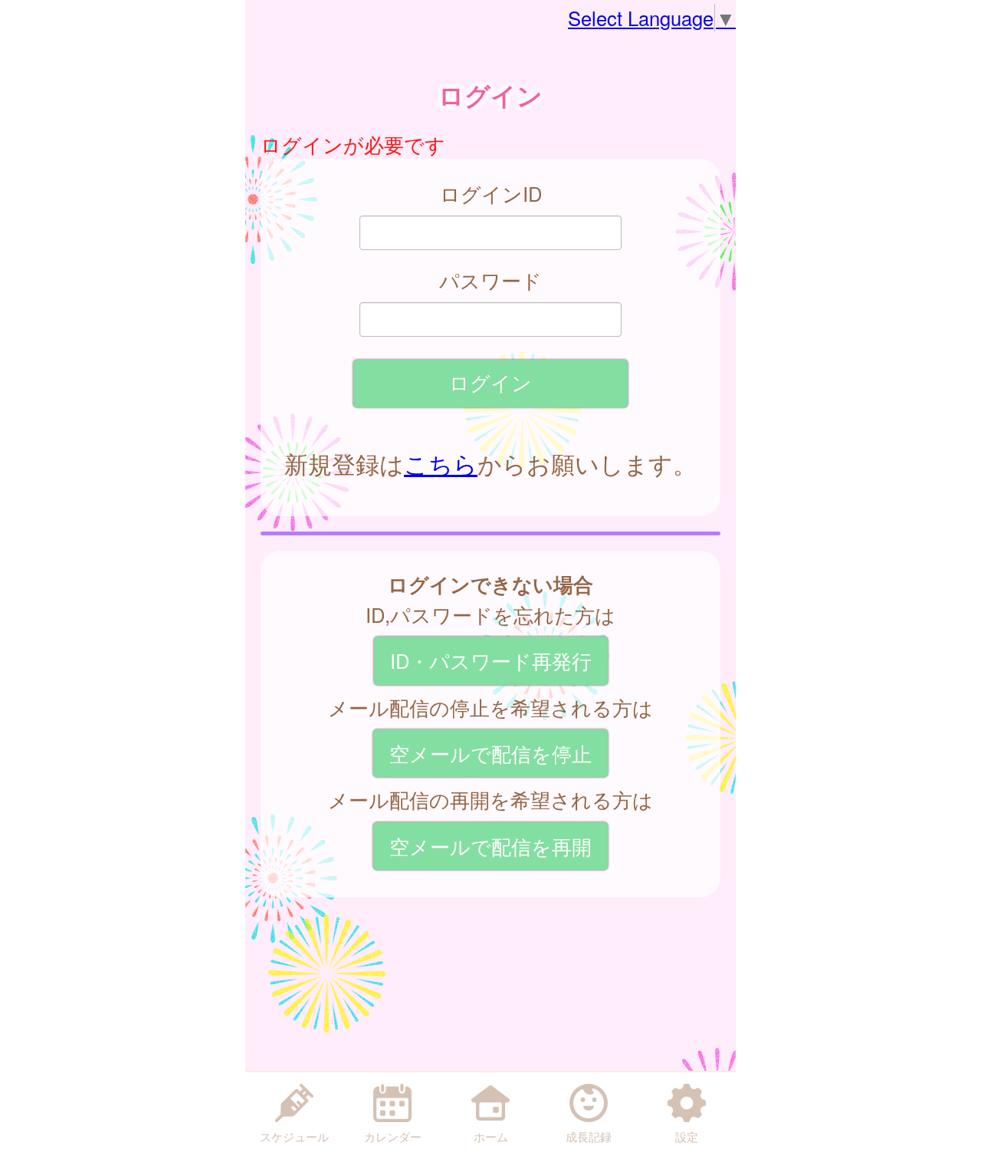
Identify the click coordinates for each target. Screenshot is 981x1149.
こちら (440, 463)
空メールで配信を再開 (490, 846)
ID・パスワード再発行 (491, 660)
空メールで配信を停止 (490, 753)
